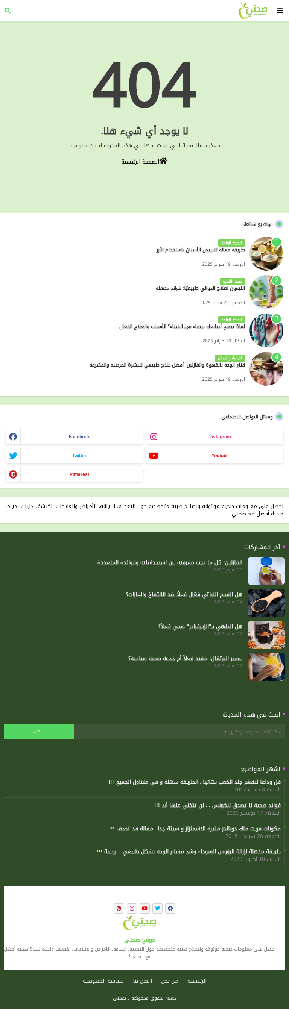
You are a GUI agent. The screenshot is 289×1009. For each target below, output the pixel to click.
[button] (7, 10)
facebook (79, 437)
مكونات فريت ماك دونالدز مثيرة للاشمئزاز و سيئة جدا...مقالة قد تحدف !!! (195, 829)
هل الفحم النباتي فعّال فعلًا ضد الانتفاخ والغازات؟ (184, 594)
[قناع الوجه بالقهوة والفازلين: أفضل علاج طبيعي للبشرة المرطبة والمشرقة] (266, 369)
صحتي (119, 998)
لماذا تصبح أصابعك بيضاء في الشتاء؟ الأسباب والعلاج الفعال (182, 326)
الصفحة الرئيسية (140, 161)
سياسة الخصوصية (103, 981)
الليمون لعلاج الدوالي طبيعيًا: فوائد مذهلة (200, 288)
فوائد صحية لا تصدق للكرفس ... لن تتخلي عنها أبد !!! (217, 805)
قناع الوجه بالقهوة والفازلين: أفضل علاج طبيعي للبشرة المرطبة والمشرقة (167, 365)
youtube (220, 455)
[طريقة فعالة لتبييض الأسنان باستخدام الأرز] (266, 254)
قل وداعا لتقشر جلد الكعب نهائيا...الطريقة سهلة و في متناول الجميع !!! (194, 782)
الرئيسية (197, 981)
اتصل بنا (142, 981)
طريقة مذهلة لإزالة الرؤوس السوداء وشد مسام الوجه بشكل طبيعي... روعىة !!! (189, 852)
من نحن (169, 981)
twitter (79, 455)
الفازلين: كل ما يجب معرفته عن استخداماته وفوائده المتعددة (169, 563)
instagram (220, 437)
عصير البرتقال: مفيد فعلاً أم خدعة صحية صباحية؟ (185, 658)
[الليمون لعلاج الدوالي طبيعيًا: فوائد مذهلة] (266, 292)
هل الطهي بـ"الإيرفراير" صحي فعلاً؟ (200, 626)
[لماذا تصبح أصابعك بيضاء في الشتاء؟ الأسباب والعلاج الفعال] (266, 330)
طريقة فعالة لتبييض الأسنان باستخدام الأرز (201, 250)
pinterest (79, 474)
